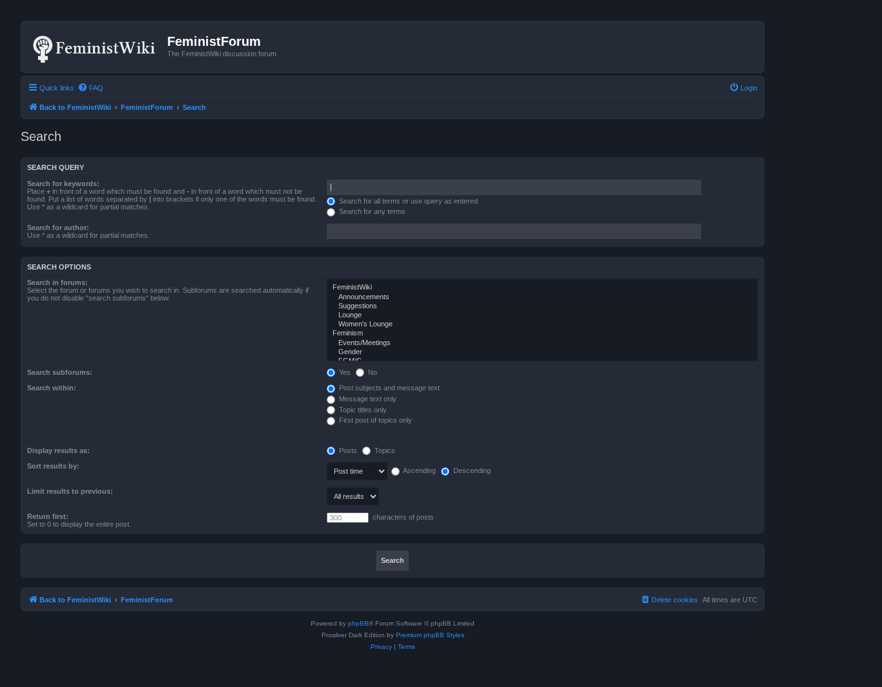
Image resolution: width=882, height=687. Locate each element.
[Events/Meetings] (542, 343)
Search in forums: (57, 282)
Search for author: (58, 227)
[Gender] (542, 352)
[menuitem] (90, 88)
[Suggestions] (542, 306)
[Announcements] (542, 297)
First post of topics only (374, 420)
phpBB (358, 623)
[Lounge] (542, 315)
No (371, 372)
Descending (471, 470)
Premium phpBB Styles (430, 635)
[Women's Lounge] (542, 324)
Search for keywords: (63, 183)
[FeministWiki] (542, 287)
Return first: (47, 516)
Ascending (419, 470)
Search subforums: (59, 372)
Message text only (366, 399)
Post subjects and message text (388, 388)
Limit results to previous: (70, 491)
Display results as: (58, 450)
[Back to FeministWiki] (96, 47)
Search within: (51, 388)
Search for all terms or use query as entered (407, 201)
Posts (347, 450)
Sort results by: (53, 466)
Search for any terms (371, 211)
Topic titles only (362, 410)
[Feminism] (542, 333)
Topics (384, 450)
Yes (344, 372)
